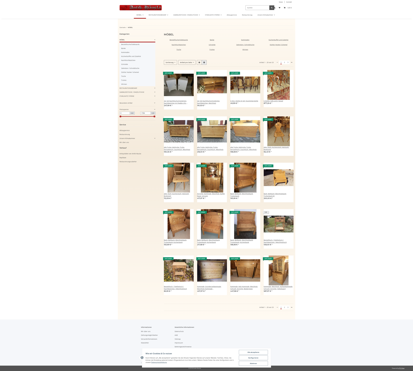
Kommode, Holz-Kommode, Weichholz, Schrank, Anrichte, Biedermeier (244, 288)
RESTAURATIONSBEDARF (128, 88)
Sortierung (169, 62)
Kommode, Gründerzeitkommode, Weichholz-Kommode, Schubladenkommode (209, 288)
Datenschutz (179, 331)
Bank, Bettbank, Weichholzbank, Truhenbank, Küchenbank (175, 241)
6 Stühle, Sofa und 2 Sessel (273, 101)
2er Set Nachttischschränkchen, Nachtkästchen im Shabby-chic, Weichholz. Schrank (175, 102)
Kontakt (289, 2)
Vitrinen (245, 49)
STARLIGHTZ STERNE (126, 96)
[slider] (120, 116)
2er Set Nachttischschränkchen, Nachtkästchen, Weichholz (208, 102)
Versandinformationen (149, 339)
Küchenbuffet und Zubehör (278, 40)
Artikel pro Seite (186, 62)
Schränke (212, 45)
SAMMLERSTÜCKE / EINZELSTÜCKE (131, 92)
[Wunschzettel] (279, 7)
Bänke (212, 40)
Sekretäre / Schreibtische (245, 45)
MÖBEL (122, 40)
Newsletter (145, 343)
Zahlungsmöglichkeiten (149, 335)
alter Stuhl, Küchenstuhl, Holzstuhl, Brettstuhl (276, 148)
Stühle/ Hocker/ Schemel (278, 45)
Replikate (122, 158)
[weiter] (292, 62)
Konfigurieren (253, 358)
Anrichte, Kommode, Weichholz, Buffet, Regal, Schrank (211, 195)
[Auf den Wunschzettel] (190, 73)
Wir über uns (124, 142)
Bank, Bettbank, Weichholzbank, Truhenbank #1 (275, 195)
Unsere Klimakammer (127, 138)
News (281, 2)
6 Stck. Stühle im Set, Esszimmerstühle (244, 101)
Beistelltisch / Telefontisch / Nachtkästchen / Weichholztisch (275, 241)
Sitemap (178, 339)
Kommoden (245, 40)
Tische (178, 49)
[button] (274, 7)
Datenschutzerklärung (159, 362)
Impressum (179, 343)
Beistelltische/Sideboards (179, 40)
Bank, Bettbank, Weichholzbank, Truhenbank (241, 195)
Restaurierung (247, 15)
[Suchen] (271, 7)
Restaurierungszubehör (128, 162)
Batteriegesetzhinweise (183, 347)
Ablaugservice (232, 15)
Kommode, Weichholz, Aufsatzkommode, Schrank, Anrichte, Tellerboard (278, 288)
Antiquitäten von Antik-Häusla (130, 154)
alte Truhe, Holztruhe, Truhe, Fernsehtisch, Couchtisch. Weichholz (177, 148)
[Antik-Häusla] (140, 7)
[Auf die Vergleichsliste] (184, 73)
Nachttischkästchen (179, 45)
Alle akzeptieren (253, 352)
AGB (176, 335)
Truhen (212, 49)
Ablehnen (253, 363)
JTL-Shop (401, 368)
